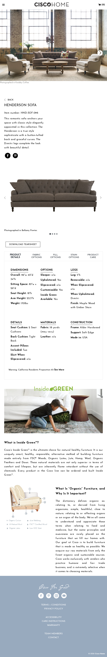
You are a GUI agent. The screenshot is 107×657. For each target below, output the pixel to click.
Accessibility (54, 617)
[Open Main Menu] (3, 4)
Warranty (53, 625)
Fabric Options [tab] (36, 256)
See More (59, 370)
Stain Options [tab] (74, 256)
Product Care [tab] (93, 256)
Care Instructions (53, 621)
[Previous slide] (80, 53)
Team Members (53, 634)
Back (10, 100)
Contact (53, 637)
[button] (29, 198)
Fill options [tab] (55, 256)
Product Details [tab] (15, 256)
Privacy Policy (53, 609)
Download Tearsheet (23, 244)
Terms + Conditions (53, 605)
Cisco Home (100, 654)
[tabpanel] (53, 320)
